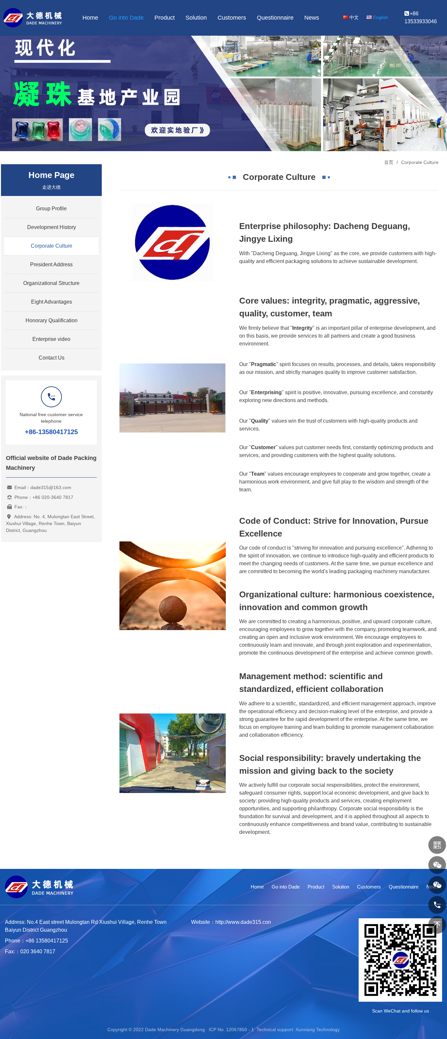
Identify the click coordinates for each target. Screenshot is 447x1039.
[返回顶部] (437, 925)
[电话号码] (437, 905)
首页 (388, 162)
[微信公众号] (437, 845)
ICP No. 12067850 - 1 (231, 1029)
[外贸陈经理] (437, 865)
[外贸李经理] (437, 885)
